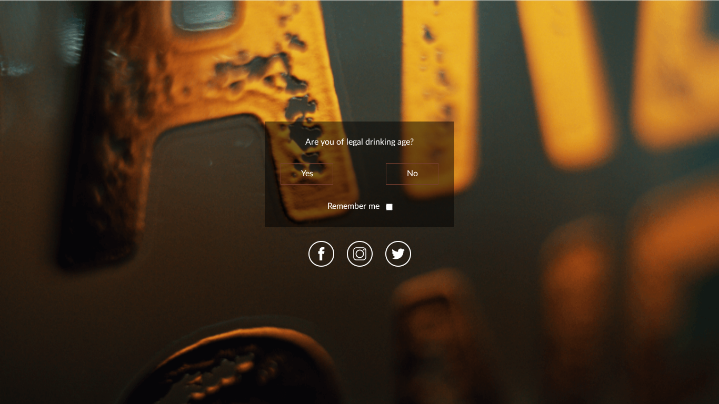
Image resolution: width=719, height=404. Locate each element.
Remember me (354, 206)
